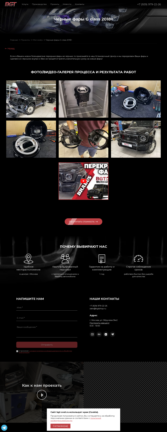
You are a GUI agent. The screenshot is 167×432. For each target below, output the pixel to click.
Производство (39, 4)
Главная (14, 40)
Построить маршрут (99, 323)
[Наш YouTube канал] (92, 334)
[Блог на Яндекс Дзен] (106, 334)
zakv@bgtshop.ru (98, 308)
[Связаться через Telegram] (112, 334)
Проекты (54, 4)
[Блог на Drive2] (99, 334)
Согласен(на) (60, 426)
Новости (67, 4)
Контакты (79, 4)
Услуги (25, 4)
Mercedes (38, 40)
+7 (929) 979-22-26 (149, 4)
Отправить (47, 345)
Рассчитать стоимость (82, 221)
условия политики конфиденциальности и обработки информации (45, 351)
